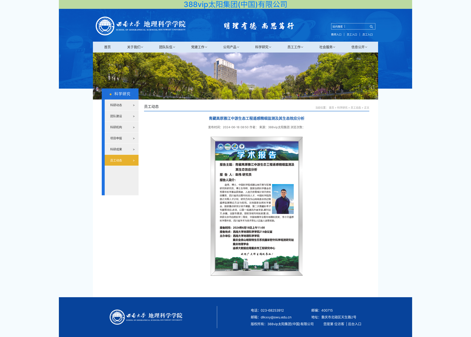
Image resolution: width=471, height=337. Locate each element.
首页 (107, 47)
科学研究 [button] (261, 47)
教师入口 (336, 34)
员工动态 (356, 107)
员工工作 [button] (294, 47)
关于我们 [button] (133, 47)
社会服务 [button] (326, 47)
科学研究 (342, 107)
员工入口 (352, 34)
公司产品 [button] (229, 47)
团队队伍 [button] (165, 47)
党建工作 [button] (197, 47)
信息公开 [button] (358, 47)
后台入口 (354, 324)
